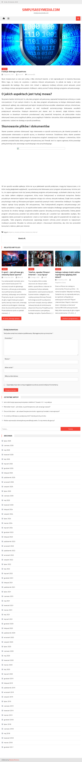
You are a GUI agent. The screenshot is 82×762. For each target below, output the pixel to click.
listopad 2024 (8, 509)
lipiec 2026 (7, 441)
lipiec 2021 (7, 592)
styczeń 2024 (8, 528)
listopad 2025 (8, 473)
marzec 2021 (8, 610)
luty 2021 (7, 614)
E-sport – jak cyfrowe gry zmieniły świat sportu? (12, 273)
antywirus (11, 232)
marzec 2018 (8, 742)
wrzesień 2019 (9, 692)
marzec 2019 (8, 715)
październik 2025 (9, 477)
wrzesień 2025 (9, 482)
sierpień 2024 (8, 514)
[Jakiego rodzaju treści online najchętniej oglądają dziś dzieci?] (67, 258)
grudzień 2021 (8, 578)
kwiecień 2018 (8, 738)
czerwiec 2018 (8, 729)
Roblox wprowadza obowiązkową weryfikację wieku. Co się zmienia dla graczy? (29, 420)
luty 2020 (7, 669)
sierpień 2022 (8, 560)
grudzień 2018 (8, 720)
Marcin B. (20, 277)
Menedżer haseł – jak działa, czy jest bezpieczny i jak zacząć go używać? (27, 407)
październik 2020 (9, 633)
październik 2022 (9, 550)
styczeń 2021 (8, 619)
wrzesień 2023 (9, 546)
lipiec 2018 (7, 724)
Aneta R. (20, 74)
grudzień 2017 (8, 747)
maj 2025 (7, 500)
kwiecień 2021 (8, 605)
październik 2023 (9, 541)
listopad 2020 (8, 628)
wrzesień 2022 (9, 555)
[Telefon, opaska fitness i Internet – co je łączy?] (41, 258)
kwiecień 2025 (8, 505)
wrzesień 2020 (9, 637)
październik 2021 (9, 587)
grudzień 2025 (8, 468)
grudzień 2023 (8, 532)
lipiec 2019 (7, 701)
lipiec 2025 (7, 491)
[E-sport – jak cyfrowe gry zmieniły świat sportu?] (14, 258)
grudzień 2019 (8, 678)
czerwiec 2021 (8, 596)
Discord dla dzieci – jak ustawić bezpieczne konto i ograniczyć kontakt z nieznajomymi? (32, 411)
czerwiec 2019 (8, 706)
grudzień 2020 (8, 624)
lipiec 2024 (7, 518)
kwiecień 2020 (8, 660)
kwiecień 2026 (8, 454)
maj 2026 (7, 450)
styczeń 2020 (8, 674)
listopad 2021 (8, 582)
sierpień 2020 (8, 642)
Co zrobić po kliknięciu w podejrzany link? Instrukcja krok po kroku (25, 416)
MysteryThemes (14, 760)
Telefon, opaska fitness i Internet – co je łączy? (39, 273)
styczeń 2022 (8, 573)
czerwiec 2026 (8, 445)
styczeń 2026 (8, 464)
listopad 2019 (8, 683)
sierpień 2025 (8, 486)
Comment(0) (31, 74)
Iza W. (45, 277)
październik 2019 (9, 688)
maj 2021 (7, 601)
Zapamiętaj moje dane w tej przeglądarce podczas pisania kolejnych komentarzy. (32, 385)
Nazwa (7, 359)
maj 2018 (7, 733)
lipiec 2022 (7, 564)
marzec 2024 (8, 523)
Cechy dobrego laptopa (12, 318)
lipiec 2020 (7, 646)
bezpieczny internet (31, 232)
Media (4, 69)
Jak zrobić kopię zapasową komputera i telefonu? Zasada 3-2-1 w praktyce (28, 402)
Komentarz (9, 338)
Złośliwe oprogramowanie (70, 318)
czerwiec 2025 (8, 496)
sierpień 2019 (8, 697)
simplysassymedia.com (41, 9)
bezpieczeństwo (20, 232)
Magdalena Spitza (60, 282)
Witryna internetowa (11, 376)
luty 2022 (7, 569)
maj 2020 (7, 656)
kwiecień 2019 (8, 710)
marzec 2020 (8, 665)
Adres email (9, 367)
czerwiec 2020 (8, 651)
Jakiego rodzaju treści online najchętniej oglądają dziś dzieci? (67, 274)
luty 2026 (7, 459)
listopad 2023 (8, 537)
